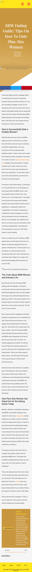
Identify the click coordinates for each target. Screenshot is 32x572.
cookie (17, 481)
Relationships (17, 56)
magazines (19, 416)
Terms (25, 565)
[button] (22, 4)
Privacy (18, 565)
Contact (11, 565)
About (4, 565)
